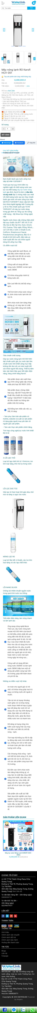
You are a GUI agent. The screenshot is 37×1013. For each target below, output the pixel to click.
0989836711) (7, 897)
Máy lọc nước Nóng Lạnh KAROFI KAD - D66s (18, 854)
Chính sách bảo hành (10, 940)
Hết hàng (5, 135)
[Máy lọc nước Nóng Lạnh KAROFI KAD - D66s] (18, 836)
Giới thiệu (5, 932)
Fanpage (5, 956)
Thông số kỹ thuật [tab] (11, 153)
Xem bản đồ (17, 891)
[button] (4, 30)
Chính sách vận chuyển (10, 935)
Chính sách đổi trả (9, 937)
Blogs (4, 951)
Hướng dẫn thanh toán (10, 942)
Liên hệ (4, 953)
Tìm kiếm (31, 8)
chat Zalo (11, 91)
